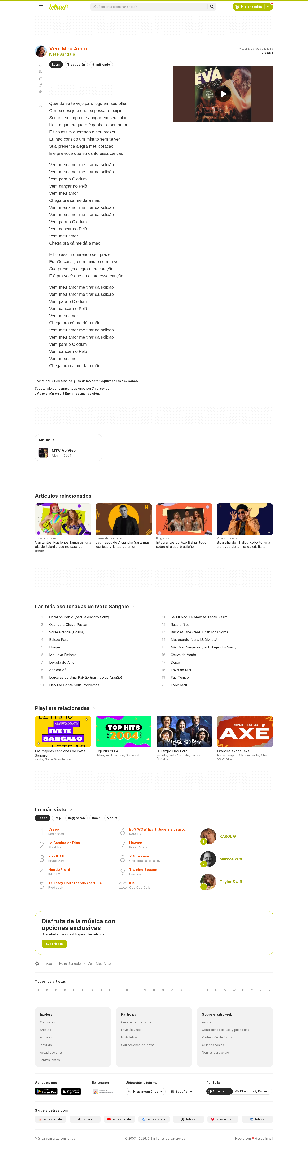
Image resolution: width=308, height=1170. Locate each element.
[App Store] (71, 1091)
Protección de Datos (217, 1037)
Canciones (47, 1022)
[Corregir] (40, 99)
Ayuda (206, 1022)
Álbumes (46, 1037)
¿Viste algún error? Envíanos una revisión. (67, 393)
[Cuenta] (269, 7)
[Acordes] (40, 85)
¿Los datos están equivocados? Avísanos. (106, 381)
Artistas (45, 1030)
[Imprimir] (40, 92)
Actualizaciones (51, 1052)
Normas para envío (215, 1052)
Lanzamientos (50, 1060)
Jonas (63, 388)
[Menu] (41, 7)
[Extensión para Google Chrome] (103, 1091)
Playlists (46, 1045)
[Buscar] (212, 7)
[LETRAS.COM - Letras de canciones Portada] (59, 7)
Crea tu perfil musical (136, 1022)
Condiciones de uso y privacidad (225, 1030)
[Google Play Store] (46, 1091)
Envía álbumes (131, 1030)
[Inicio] (37, 963)
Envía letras (129, 1037)
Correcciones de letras (137, 1045)
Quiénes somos (213, 1045)
